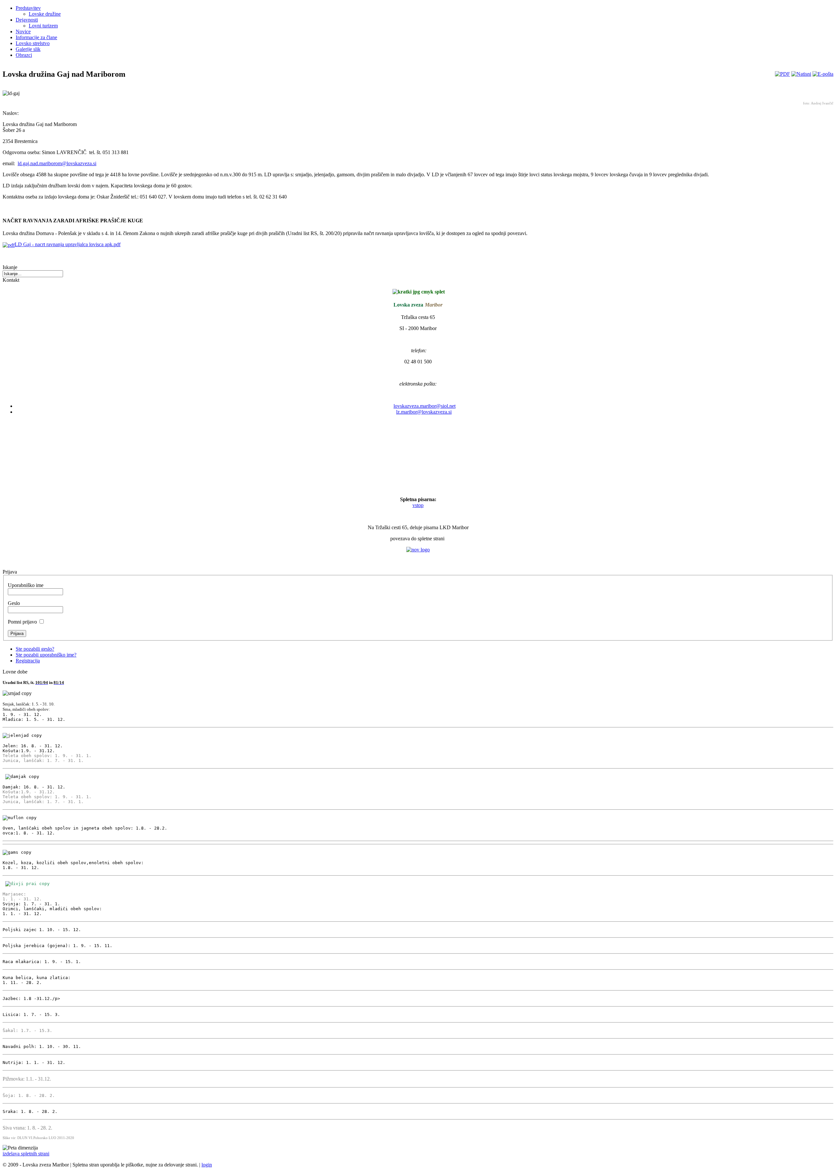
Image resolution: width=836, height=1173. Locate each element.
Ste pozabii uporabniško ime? (46, 655)
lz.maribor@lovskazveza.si (424, 412)
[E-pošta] (822, 74)
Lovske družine (45, 14)
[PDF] (782, 74)
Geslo (14, 603)
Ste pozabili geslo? (35, 649)
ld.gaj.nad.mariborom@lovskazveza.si (57, 163)
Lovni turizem (43, 25)
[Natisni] (801, 74)
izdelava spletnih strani (26, 1153)
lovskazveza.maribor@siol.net (425, 406)
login (206, 1164)
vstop (418, 505)
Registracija (28, 660)
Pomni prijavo (22, 622)
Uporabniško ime (25, 585)
